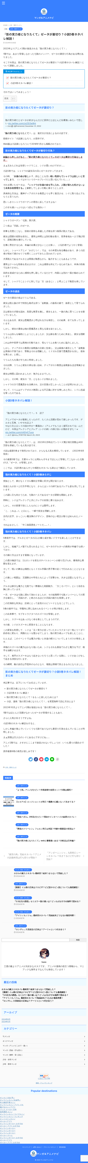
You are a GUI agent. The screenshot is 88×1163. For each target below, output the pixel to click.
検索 (78, 940)
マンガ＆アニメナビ (44, 17)
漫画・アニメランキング (44, 1083)
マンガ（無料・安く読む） (13, 1055)
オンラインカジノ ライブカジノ (12, 1114)
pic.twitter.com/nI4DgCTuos (19, 432)
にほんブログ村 (44, 1078)
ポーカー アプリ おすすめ (10, 1126)
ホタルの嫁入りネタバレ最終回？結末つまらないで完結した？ (41, 873)
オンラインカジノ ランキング (11, 1116)
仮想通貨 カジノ (6, 1112)
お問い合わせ (37, 1147)
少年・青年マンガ (10, 767)
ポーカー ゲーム (6, 1135)
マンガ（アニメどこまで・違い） (15, 1046)
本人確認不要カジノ (7, 1102)
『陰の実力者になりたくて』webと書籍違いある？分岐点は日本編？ (46, 840)
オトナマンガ (8, 1041)
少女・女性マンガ (9, 1059)
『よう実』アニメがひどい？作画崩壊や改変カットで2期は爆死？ (44, 790)
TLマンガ (6, 1036)
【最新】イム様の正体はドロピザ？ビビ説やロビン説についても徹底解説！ (47, 887)
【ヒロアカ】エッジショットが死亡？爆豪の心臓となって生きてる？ (45, 802)
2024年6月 (6, 1019)
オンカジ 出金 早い (7, 1098)
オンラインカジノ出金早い (10, 1100)
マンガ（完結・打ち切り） (13, 1050)
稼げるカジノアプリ (7, 1107)
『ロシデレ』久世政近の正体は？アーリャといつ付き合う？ (40, 929)
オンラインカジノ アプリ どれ (11, 1105)
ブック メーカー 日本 (8, 1109)
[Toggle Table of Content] (12, 99)
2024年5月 (6, 1021)
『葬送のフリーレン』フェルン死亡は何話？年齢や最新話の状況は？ (45, 829)
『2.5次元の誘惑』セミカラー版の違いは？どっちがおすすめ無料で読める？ (47, 901)
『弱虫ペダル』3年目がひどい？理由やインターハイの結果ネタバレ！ (46, 817)
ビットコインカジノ (7, 1119)
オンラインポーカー (7, 1128)
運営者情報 (62, 1147)
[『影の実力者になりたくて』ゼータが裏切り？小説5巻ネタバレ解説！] (47, 759)
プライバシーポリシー (49, 1147)
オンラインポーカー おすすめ (11, 1124)
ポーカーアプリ (6, 1121)
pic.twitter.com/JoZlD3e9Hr (22, 123)
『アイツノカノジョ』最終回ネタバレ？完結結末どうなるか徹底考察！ (45, 915)
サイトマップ (26, 1147)
